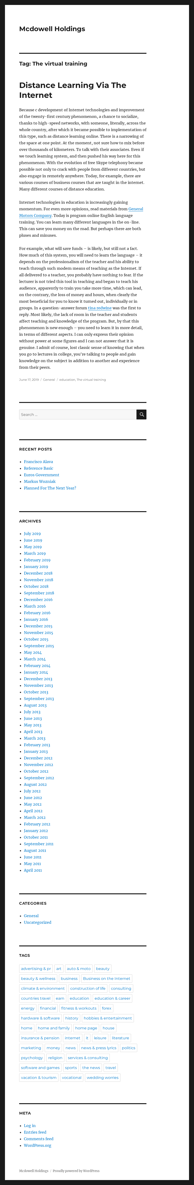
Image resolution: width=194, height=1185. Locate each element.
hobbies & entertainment (108, 1018)
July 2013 (32, 711)
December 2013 (38, 678)
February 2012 (37, 824)
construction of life (88, 988)
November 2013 (38, 685)
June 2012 (33, 797)
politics (128, 1048)
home (26, 1028)
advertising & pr (36, 968)
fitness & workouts (79, 1008)
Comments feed (38, 1138)
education (67, 379)
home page (86, 1028)
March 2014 (35, 659)
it (87, 1038)
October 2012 (36, 771)
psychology (32, 1058)
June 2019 (33, 540)
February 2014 (37, 665)
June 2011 (32, 857)
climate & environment (43, 988)
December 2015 (38, 626)
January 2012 (36, 830)
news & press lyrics (98, 1048)
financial (48, 1008)
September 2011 (38, 843)
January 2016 (36, 619)
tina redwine (100, 308)
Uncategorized (37, 922)
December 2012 (38, 758)
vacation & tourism (39, 1077)
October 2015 (36, 639)
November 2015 (38, 632)
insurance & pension (40, 1038)
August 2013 (35, 705)
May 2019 (33, 546)
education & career (112, 998)
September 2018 (39, 593)
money (53, 1048)
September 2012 (39, 777)
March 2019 (35, 553)
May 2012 (33, 804)
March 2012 (35, 817)
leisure (100, 1038)
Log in (30, 1125)
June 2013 (33, 718)
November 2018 (38, 579)
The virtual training (91, 379)
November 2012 (38, 764)
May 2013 (32, 725)
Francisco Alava (38, 461)
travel (111, 1067)
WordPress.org (37, 1145)
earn (60, 998)
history (71, 1018)
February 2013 (37, 744)
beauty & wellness (38, 978)
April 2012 (33, 810)
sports (71, 1067)
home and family (54, 1028)
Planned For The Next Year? (50, 488)
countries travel (35, 998)
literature (120, 1038)
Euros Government (41, 474)
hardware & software (40, 1018)
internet (72, 1038)
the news (91, 1067)
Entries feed (35, 1132)
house (109, 1028)
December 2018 (38, 573)
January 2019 (36, 566)
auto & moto (79, 968)
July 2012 (32, 791)
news (71, 1048)
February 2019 (37, 560)
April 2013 (33, 731)
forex (106, 1008)
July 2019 (32, 533)
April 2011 (33, 870)
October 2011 (36, 837)
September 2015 (39, 645)
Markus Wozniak (40, 481)
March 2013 (34, 738)
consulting (121, 988)
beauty (103, 968)
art (59, 968)
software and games (40, 1067)
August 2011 (35, 850)
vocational (71, 1077)
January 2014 (36, 672)
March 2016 (35, 606)
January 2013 (36, 751)
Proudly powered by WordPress (76, 1171)
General (49, 379)
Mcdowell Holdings (52, 29)
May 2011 (32, 863)
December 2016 (38, 599)
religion (55, 1058)
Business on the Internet (106, 978)
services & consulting (88, 1058)
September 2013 (39, 698)
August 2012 (35, 784)
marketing (31, 1048)
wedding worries (103, 1077)
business (69, 978)
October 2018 (36, 586)
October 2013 (36, 692)
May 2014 (33, 652)
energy (28, 1008)
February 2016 (37, 612)
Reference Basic (38, 468)
